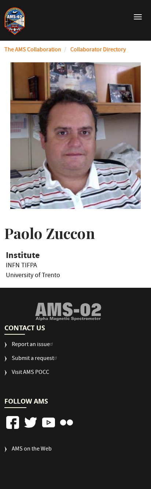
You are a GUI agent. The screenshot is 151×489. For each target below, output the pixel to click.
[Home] (14, 21)
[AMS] (68, 311)
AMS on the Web (32, 449)
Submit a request (33, 359)
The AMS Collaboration (32, 50)
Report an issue (31, 345)
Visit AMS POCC (30, 373)
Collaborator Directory (98, 50)
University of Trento (33, 277)
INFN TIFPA (21, 267)
